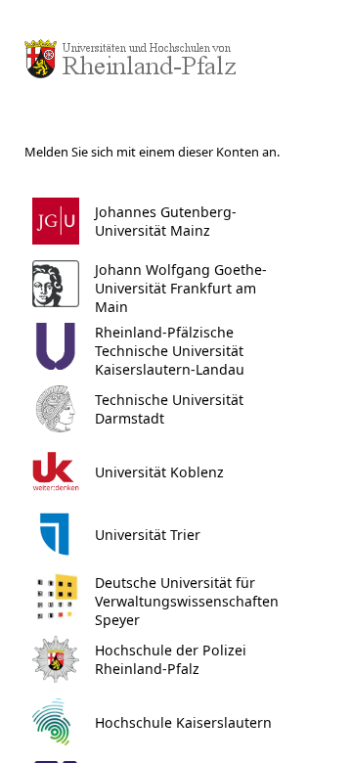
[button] (172, 221)
